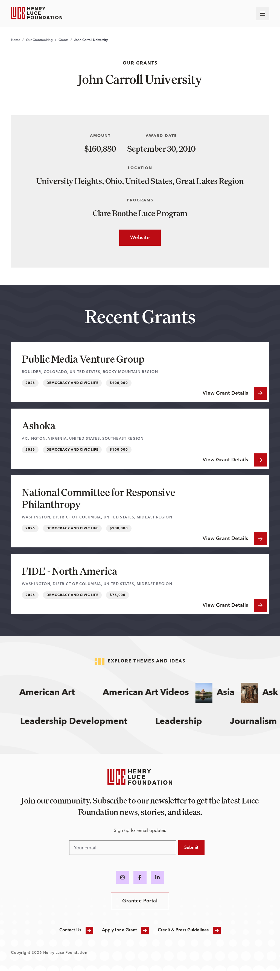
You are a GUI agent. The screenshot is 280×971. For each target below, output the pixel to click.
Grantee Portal (140, 901)
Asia (217, 692)
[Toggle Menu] (262, 13)
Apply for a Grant (119, 930)
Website (134, 237)
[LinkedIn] (157, 877)
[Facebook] (140, 877)
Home (15, 40)
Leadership (187, 721)
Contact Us (70, 930)
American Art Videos (137, 692)
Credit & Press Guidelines (183, 930)
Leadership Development (82, 721)
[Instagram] (122, 877)
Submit (191, 848)
